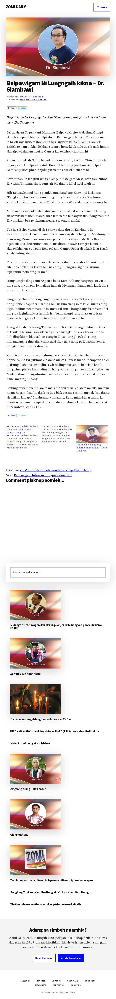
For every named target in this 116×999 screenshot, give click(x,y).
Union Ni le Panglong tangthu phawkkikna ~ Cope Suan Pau (91, 447)
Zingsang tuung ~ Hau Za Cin (28, 789)
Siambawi (41, 99)
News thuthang (43, 957)
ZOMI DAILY (16, 6)
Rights (62, 992)
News (22, 99)
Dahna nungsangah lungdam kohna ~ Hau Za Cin (40, 719)
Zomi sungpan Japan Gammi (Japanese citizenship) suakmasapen (51, 880)
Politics (30, 99)
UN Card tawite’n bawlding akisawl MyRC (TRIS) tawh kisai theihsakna (54, 731)
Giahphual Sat (19, 834)
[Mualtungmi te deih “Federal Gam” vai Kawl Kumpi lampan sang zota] (24, 437)
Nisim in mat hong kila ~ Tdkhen (30, 743)
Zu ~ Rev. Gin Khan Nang (25, 673)
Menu (104, 7)
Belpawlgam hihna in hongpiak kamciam (43, 475)
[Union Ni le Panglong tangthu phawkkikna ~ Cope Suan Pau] (92, 434)
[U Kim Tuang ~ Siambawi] (59, 434)
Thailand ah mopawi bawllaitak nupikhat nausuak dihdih (45, 904)
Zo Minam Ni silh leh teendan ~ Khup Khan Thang (55, 470)
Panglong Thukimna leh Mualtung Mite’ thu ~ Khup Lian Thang (49, 892)
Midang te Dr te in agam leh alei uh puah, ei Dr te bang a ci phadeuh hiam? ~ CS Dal (57, 626)
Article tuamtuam (71, 957)
